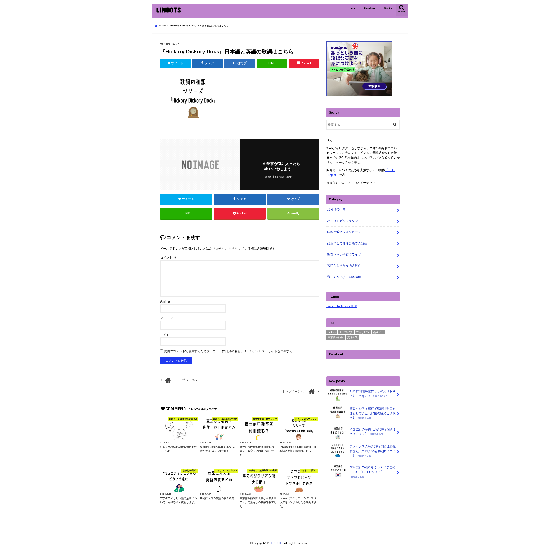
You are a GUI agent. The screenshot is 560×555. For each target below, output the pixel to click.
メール (166, 318)
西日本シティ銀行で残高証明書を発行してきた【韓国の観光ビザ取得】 (373, 413)
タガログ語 (345, 332)
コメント (168, 257)
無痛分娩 (352, 337)
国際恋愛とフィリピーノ (344, 232)
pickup (332, 332)
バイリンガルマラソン (342, 220)
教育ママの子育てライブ (344, 254)
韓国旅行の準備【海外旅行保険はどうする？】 (373, 431)
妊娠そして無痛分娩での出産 (347, 243)
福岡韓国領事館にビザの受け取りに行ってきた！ (373, 393)
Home (351, 8)
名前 (165, 301)
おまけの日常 (336, 209)
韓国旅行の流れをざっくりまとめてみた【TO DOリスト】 (373, 471)
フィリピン (362, 332)
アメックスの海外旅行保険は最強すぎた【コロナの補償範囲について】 (373, 451)
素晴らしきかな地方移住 (344, 265)
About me (369, 8)
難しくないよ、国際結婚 (344, 277)
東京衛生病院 (335, 337)
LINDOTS (168, 10)
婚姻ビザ (378, 332)
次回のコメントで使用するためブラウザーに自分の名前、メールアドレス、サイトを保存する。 (230, 351)
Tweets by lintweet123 (341, 306)
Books (388, 8)
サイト (164, 334)
